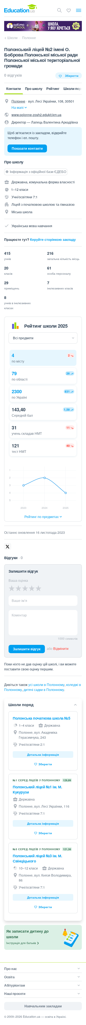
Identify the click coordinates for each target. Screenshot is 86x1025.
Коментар (19, 615)
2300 (17, 391)
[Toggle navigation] (78, 10)
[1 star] (12, 588)
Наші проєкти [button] (14, 993)
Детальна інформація (43, 754)
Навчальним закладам (43, 1006)
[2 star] (18, 588)
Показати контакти (27, 148)
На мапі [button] (17, 107)
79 (14, 373)
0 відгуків (13, 75)
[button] (43, 358)
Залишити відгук (26, 649)
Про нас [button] (10, 968)
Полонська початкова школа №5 (41, 718)
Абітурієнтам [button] (14, 985)
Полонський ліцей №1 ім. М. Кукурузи (37, 789)
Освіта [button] (9, 977)
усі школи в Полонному (46, 684)
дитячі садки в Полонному (44, 689)
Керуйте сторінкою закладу (53, 239)
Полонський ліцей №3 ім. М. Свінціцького (37, 858)
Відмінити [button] (60, 648)
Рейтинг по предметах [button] (41, 516)
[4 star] (31, 588)
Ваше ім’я (19, 600)
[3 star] (25, 588)
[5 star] (38, 588)
